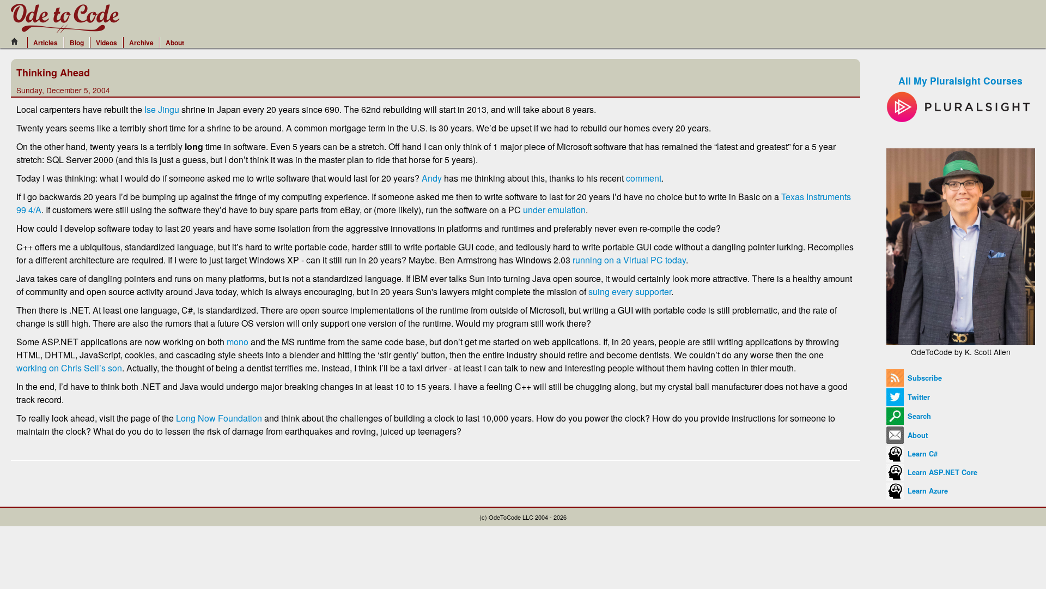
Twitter (917, 397)
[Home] (17, 41)
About (175, 42)
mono (237, 341)
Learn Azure (926, 491)
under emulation (554, 209)
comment (643, 178)
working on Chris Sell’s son (69, 368)
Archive (141, 42)
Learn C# (921, 454)
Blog (77, 42)
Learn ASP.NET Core (941, 472)
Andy (432, 178)
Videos (106, 42)
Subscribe (923, 378)
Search (918, 416)
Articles (45, 42)
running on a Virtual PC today (629, 260)
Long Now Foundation (219, 418)
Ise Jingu (161, 109)
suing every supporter (629, 291)
